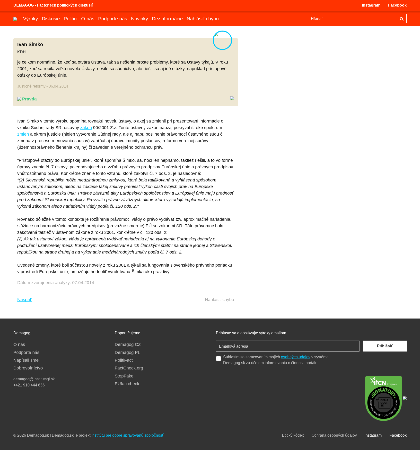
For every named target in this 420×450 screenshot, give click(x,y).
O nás (87, 18)
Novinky (139, 18)
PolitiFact (124, 360)
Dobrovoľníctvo (28, 368)
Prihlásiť (385, 346)
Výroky (30, 18)
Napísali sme (26, 360)
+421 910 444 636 (29, 385)
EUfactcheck (127, 383)
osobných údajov (295, 357)
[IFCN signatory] (383, 398)
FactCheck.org (129, 368)
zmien (23, 134)
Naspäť (24, 299)
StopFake (124, 376)
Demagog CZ (128, 344)
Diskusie (51, 18)
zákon (86, 127)
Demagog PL (127, 352)
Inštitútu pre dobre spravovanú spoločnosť (127, 435)
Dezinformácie (167, 18)
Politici (70, 18)
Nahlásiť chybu (203, 18)
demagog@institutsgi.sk (34, 379)
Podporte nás (112, 18)
